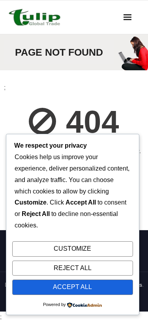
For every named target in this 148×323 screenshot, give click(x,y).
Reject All (73, 268)
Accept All (72, 287)
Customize (72, 248)
